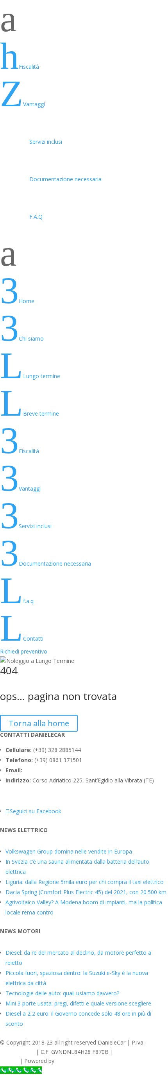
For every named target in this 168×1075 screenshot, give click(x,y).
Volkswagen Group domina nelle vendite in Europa (68, 851)
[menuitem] (84, 56)
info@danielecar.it (46, 770)
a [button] (8, 19)
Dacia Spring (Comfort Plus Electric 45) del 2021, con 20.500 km (85, 892)
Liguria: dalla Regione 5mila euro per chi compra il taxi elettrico (84, 882)
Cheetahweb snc (77, 1060)
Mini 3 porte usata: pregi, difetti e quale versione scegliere (78, 1003)
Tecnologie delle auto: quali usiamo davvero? (62, 993)
